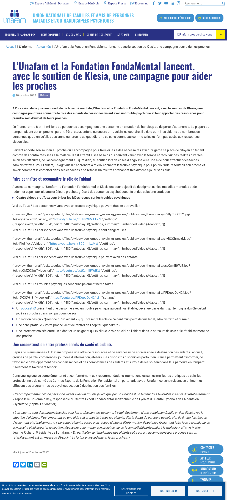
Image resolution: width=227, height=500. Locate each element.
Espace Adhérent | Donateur (52, 3)
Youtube (166, 3)
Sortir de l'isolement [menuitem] (99, 34)
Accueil (11, 46)
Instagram (178, 3)
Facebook (154, 3)
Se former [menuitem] (123, 34)
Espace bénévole (88, 3)
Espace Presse (117, 3)
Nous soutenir (211, 18)
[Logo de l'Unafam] (15, 16)
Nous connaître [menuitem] (50, 34)
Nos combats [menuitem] (73, 34)
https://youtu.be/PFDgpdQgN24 (74, 297)
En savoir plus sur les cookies (17, 493)
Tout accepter (205, 491)
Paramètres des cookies (131, 491)
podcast (27, 308)
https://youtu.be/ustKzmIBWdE (76, 270)
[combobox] (199, 34)
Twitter (160, 3)
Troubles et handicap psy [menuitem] (20, 34)
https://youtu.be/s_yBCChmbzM (73, 243)
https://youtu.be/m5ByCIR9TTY (76, 219)
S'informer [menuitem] (141, 34)
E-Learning (141, 3)
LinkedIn (172, 3)
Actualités (44, 46)
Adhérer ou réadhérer (177, 18)
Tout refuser (168, 491)
